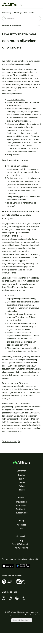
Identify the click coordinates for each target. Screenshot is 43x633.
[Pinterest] (23, 598)
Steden (21, 482)
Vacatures (21, 525)
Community (21, 536)
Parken (21, 486)
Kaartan (21, 497)
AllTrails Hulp (6, 13)
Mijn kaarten (21, 502)
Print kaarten (21, 509)
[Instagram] (3, 598)
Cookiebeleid (35, 615)
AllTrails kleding (21, 548)
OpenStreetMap (22, 233)
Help (22, 540)
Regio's (21, 479)
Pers (21, 528)
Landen (21, 475)
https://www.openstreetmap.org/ (21, 299)
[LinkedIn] (17, 598)
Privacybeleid (10, 615)
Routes (32, 13)
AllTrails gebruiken (20, 13)
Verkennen (21, 471)
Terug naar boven (9, 441)
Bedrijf (21, 520)
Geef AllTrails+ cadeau (21, 544)
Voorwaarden (22, 615)
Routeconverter (21, 513)
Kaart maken (21, 505)
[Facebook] (10, 598)
